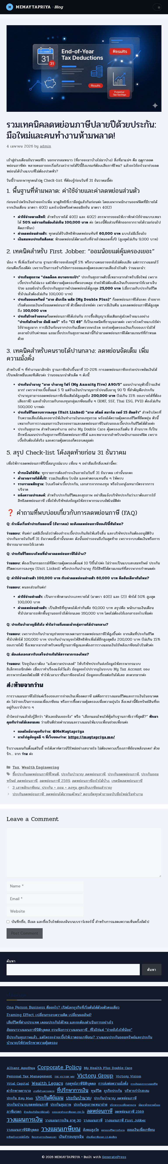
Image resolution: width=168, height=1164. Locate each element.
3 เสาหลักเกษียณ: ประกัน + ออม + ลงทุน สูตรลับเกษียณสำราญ (62, 788)
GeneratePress (114, 1157)
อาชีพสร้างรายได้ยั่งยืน (18, 1137)
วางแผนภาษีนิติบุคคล (23, 1129)
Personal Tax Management (29, 1076)
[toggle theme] (157, 7)
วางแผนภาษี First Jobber (125, 1120)
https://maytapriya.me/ (91, 737)
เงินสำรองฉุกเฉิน (71, 1136)
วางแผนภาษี (93, 1120)
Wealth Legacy (47, 1083)
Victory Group (95, 1076)
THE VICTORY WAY (64, 1077)
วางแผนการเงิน (25, 1119)
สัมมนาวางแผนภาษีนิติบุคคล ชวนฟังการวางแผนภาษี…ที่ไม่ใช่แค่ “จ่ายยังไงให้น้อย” (69, 1030)
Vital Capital (18, 1083)
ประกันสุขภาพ (60, 1104)
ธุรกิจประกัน (113, 1090)
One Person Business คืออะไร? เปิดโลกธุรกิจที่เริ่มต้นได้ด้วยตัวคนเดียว (63, 1007)
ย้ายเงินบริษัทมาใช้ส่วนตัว (36, 1112)
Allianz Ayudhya (21, 1068)
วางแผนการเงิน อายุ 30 (63, 1120)
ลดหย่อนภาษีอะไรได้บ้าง (90, 781)
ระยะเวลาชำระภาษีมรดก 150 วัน (68, 1112)
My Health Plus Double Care (108, 1068)
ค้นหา (11, 961)
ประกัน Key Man (20, 1098)
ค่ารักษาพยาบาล (19, 1090)
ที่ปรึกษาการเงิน (72, 1090)
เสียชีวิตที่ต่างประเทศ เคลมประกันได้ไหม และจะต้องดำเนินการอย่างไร (60, 1022)
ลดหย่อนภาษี (99, 1111)
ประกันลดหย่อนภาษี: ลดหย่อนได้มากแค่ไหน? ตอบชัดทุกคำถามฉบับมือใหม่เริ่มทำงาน (77, 794)
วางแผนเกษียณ (60, 1129)
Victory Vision (128, 1076)
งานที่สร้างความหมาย (43, 1091)
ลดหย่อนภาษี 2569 (55, 781)
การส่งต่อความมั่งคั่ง (113, 1083)
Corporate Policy (59, 1067)
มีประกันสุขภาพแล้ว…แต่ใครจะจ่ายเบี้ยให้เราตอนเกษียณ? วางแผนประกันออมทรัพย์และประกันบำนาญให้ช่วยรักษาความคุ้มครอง (79, 1040)
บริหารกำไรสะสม (136, 1090)
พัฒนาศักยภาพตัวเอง (149, 1105)
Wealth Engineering (40, 767)
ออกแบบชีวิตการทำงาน (113, 1130)
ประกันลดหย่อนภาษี (123, 774)
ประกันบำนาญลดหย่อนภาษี (27, 1104)
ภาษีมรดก (14, 1111)
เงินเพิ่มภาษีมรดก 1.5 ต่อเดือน (101, 1137)
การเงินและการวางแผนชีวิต (144, 1084)
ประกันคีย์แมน (49, 1098)
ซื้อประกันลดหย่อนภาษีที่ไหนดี (35, 774)
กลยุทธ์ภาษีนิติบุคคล (80, 1083)
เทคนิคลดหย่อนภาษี (127, 781)
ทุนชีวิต (96, 1090)
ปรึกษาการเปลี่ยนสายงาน (123, 1105)
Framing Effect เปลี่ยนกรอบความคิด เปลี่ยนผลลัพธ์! (49, 1015)
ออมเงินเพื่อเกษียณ (141, 1129)
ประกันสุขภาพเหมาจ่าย (90, 1104)
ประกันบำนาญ (78, 1098)
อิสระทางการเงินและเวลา (44, 1137)
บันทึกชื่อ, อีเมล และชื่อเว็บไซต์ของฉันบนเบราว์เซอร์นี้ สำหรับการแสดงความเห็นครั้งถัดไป (80, 922)
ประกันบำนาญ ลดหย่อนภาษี (83, 774)
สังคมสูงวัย (91, 1129)
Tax (15, 767)
